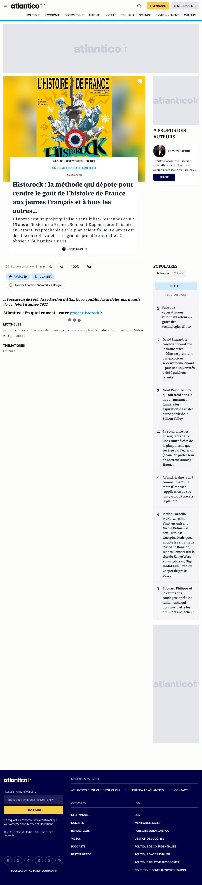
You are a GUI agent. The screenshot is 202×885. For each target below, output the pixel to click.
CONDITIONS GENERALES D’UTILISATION (160, 870)
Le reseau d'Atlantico (147, 790)
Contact (181, 790)
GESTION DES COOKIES (149, 838)
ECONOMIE (52, 15)
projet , (9, 330)
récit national (14, 336)
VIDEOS (76, 838)
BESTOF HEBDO (81, 854)
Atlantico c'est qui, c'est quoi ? (95, 790)
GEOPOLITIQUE (74, 15)
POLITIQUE (33, 15)
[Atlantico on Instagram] (49, 860)
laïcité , (94, 330)
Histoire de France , (47, 330)
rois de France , (75, 330)
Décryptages (74, 161)
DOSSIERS (77, 822)
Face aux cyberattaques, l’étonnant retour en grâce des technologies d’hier (177, 317)
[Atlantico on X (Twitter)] (18, 860)
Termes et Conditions (40, 824)
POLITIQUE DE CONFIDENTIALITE (155, 846)
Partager (20, 276)
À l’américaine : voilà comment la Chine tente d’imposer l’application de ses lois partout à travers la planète (178, 489)
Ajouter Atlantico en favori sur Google (38, 285)
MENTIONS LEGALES (147, 822)
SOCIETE (110, 15)
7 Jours (178, 273)
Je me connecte (185, 6)
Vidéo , (139, 330)
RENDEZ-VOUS (80, 830)
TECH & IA (127, 15)
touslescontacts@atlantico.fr (34, 870)
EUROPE (94, 15)
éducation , (109, 330)
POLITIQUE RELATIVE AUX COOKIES (157, 862)
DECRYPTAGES (80, 814)
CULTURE (190, 15)
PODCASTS (78, 846)
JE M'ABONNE (157, 6)
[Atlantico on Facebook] (28, 860)
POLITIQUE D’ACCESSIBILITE (152, 854)
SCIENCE (145, 15)
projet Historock (84, 312)
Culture (90, 161)
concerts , (23, 330)
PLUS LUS (176, 286)
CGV (137, 814)
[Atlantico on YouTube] (59, 860)
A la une (58, 161)
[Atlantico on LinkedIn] (39, 860)
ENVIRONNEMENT (167, 15)
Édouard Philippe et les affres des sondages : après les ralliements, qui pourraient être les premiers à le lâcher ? (178, 600)
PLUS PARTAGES (176, 294)
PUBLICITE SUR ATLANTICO (152, 830)
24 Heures (162, 273)
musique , (126, 330)
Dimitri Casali (75, 249)
